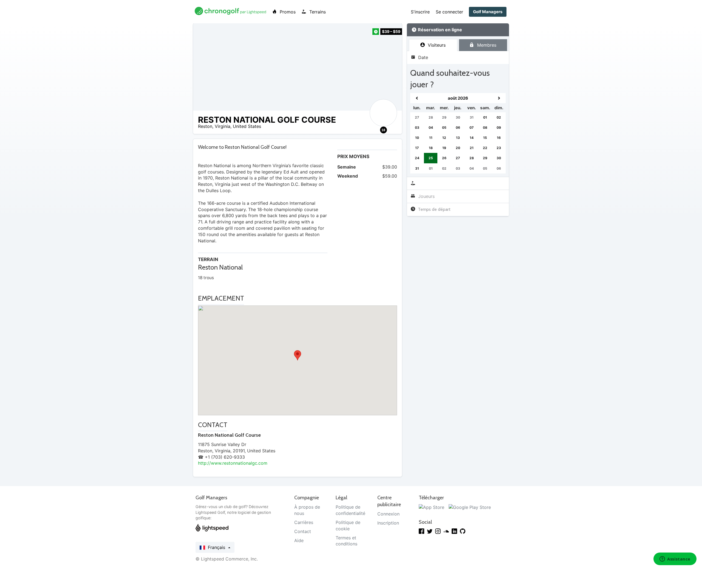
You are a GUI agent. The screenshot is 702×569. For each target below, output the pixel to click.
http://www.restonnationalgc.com (232, 463)
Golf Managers (487, 11)
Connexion (388, 514)
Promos (287, 12)
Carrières (303, 522)
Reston (205, 126)
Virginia (222, 126)
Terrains (317, 12)
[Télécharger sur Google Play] (470, 507)
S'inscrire (420, 12)
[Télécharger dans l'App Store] (431, 507)
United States (247, 126)
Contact (302, 531)
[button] (297, 355)
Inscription (388, 523)
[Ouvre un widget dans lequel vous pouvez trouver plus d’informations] (675, 559)
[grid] (458, 133)
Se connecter (449, 12)
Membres (486, 45)
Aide (299, 540)
